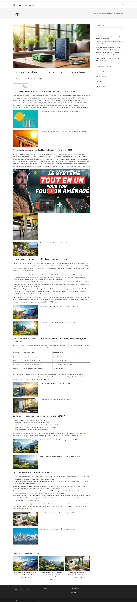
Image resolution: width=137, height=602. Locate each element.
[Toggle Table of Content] (24, 86)
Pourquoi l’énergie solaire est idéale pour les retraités (57, 243)
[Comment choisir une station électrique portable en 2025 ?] (25, 446)
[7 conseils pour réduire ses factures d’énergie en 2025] (25, 519)
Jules (16, 79)
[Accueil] (89, 13)
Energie (39, 79)
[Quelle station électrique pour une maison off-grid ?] (25, 222)
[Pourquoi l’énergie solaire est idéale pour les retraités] (25, 249)
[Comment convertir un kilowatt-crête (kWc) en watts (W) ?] (25, 536)
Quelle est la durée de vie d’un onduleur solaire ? (55, 383)
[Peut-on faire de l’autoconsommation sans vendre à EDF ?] (25, 328)
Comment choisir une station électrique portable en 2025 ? (58, 440)
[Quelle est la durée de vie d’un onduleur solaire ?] (25, 389)
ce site (66, 433)
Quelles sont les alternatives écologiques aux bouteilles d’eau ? (59, 111)
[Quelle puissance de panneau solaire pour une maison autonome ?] (25, 462)
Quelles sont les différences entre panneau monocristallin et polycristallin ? (64, 131)
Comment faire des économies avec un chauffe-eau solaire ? (59, 306)
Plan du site (73, 592)
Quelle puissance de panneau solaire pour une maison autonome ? (61, 456)
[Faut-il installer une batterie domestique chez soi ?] (25, 405)
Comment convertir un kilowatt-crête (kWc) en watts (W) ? (58, 529)
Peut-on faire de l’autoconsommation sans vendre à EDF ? (58, 322)
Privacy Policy (18, 589)
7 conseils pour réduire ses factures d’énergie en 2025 (57, 513)
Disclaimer (28, 589)
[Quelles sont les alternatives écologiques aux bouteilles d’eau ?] (25, 119)
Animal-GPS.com (100, 82)
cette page (29, 506)
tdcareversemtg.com (23, 5)
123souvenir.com (100, 86)
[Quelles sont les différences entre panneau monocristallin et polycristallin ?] (25, 138)
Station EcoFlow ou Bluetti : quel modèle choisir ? (110, 13)
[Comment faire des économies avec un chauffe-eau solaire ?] (25, 312)
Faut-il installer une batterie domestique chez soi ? (56, 399)
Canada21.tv (99, 84)
